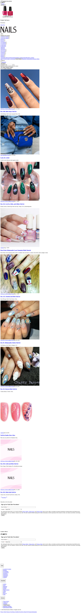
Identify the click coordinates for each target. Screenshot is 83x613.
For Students (3, 42)
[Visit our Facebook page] (1, 534)
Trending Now (6, 1)
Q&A (33, 57)
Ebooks (15, 57)
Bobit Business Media (34, 58)
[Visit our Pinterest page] (3, 2)
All (1, 67)
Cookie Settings (7, 605)
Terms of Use (9, 611)
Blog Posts (11, 109)
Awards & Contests (4, 36)
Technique (3, 52)
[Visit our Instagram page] (4, 2)
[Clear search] (14, 64)
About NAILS (3, 58)
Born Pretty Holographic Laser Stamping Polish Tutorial (16, 250)
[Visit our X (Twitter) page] (1, 2)
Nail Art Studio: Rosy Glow (8, 435)
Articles (10, 1)
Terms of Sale (15, 611)
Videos (24, 57)
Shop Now (3, 24)
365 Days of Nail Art (5, 109)
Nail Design (3, 49)
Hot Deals (3, 63)
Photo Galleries (20, 57)
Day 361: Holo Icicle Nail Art (8, 492)
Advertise (13, 58)
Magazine (8, 57)
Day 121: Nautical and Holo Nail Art (10, 296)
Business (2, 39)
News (5, 57)
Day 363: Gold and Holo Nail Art (9, 463)
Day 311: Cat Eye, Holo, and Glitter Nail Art (12, 204)
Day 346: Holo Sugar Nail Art (8, 111)
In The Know (3, 44)
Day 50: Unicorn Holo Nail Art (9, 389)
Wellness (2, 55)
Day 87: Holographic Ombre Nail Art (10, 342)
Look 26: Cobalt (5, 157)
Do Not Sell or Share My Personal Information (27, 611)
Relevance (9, 68)
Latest (5, 68)
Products (12, 57)
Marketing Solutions (26, 58)
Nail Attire (3, 155)
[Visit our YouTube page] (2, 2)
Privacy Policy (3, 611)
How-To (30, 57)
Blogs (27, 57)
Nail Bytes (3, 47)
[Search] (13, 64)
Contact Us (8, 58)
